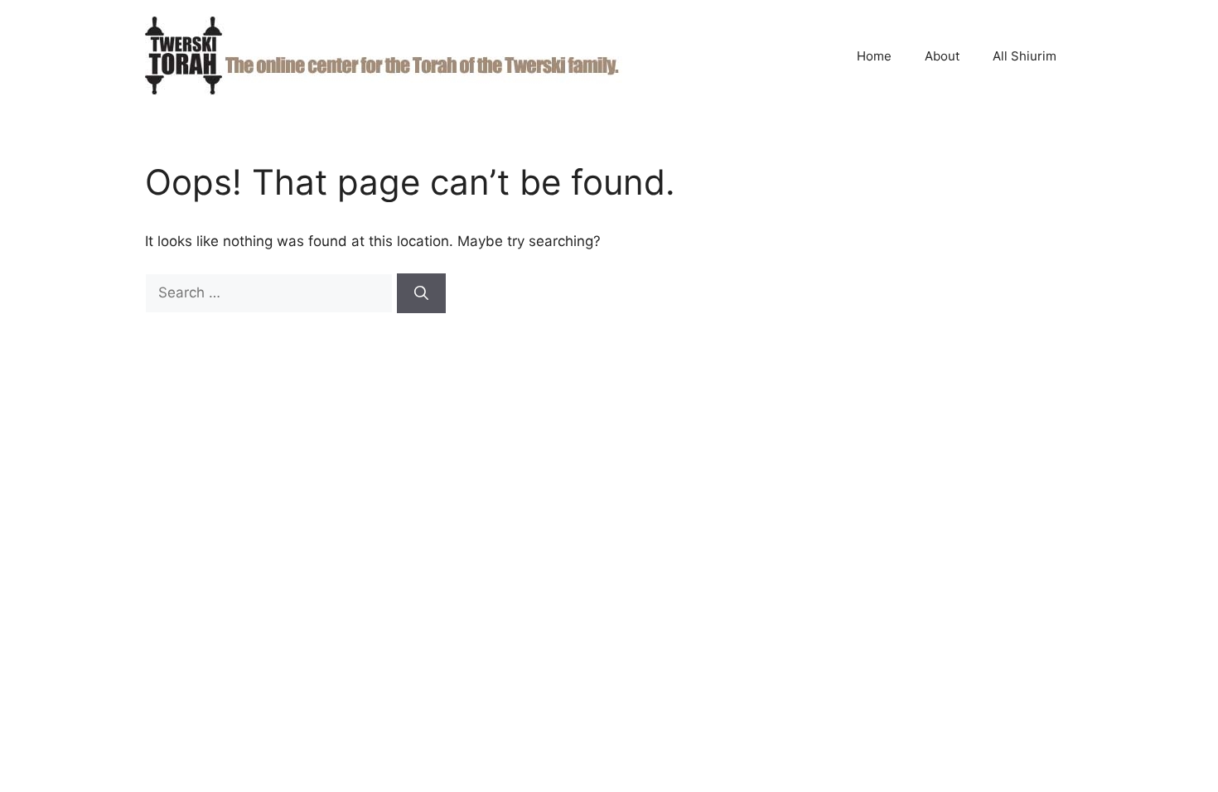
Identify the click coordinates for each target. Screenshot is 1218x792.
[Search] (421, 293)
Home (874, 56)
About (942, 56)
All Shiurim (1024, 56)
